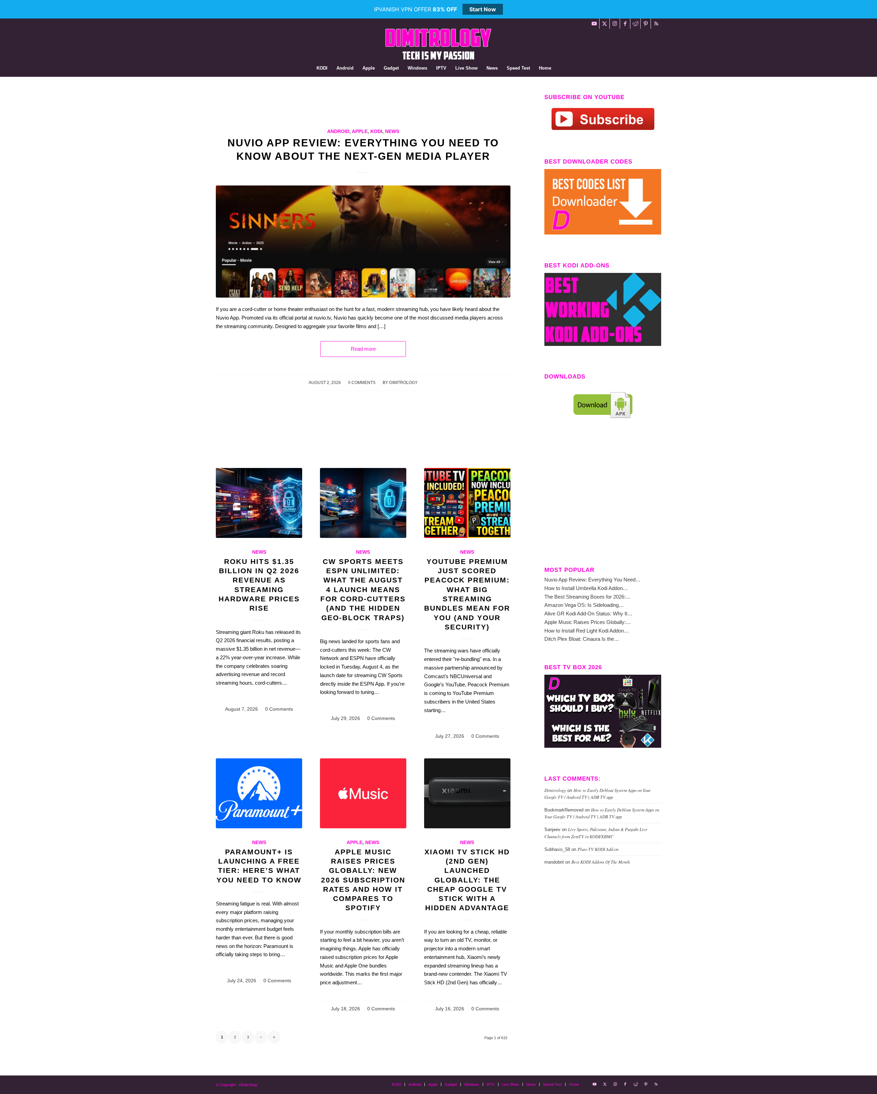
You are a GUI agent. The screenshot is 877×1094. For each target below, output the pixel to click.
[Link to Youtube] (594, 24)
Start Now (482, 9)
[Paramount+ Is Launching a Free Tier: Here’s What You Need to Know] (259, 793)
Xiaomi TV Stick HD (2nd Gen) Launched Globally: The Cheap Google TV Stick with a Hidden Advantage (467, 880)
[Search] (560, 68)
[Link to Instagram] (615, 24)
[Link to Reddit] (635, 24)
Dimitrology (403, 382)
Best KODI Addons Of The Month (600, 862)
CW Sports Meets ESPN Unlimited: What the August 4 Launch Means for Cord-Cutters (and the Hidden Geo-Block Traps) (363, 589)
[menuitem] (322, 68)
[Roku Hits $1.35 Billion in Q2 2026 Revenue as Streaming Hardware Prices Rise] (259, 503)
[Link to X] (604, 24)
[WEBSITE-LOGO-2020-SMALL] (438, 44)
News (392, 131)
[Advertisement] (340, 109)
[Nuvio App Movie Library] (363, 241)
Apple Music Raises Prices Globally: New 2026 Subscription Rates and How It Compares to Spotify (363, 880)
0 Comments (361, 382)
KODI (376, 131)
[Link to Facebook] (625, 24)
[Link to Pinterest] (646, 24)
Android (338, 131)
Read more (363, 349)
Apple (360, 131)
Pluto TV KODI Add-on (598, 849)
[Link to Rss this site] (656, 24)
